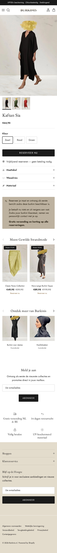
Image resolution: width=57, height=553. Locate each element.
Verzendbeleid (8, 530)
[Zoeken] (9, 10)
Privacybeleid (42, 530)
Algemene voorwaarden (11, 526)
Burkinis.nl (13, 542)
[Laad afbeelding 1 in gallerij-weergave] (28, 55)
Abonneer (29, 398)
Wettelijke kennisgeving (34, 526)
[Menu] (3, 10)
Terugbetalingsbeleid (26, 530)
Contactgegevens (9, 534)
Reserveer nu (28, 153)
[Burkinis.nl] (28, 10)
